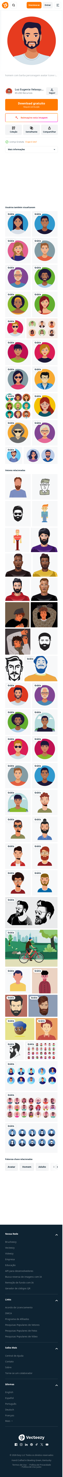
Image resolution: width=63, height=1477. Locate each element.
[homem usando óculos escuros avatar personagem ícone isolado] (42, 409)
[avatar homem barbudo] (40, 643)
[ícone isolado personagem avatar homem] (18, 304)
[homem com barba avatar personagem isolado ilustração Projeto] (21, 1015)
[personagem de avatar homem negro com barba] (18, 358)
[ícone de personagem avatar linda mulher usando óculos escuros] (18, 513)
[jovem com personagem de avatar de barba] (18, 1283)
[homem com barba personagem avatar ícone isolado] (18, 1041)
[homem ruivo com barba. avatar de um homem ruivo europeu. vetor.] (18, 701)
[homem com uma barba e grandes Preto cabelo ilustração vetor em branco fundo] (18, 808)
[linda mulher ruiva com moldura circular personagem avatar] (18, 593)
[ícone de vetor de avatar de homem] (18, 540)
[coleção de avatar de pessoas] (20, 436)
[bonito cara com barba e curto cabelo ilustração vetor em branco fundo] (17, 857)
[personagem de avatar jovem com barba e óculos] (18, 1390)
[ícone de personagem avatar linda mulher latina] (18, 224)
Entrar (48, 5)
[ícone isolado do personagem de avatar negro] (18, 250)
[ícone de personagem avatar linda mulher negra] (18, 384)
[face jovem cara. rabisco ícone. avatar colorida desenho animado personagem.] (18, 728)
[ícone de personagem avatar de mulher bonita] (18, 277)
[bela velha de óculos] (18, 647)
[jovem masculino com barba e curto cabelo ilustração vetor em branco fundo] (18, 881)
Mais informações (16, 149)
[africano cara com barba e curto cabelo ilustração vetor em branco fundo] (18, 833)
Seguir (52, 93)
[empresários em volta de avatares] (18, 567)
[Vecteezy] (5, 5)
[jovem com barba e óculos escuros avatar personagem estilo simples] (18, 1309)
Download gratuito (31, 104)
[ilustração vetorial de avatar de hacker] (18, 620)
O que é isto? (31, 141)
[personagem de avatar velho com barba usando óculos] (18, 331)
